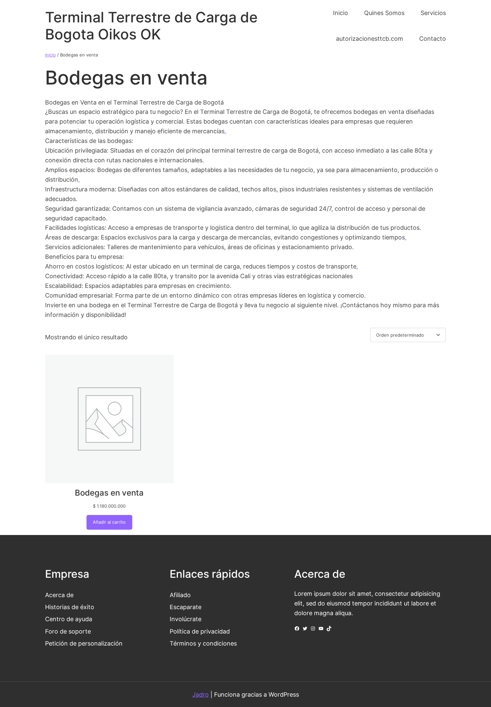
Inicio (50, 54)
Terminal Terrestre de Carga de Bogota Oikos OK (151, 26)
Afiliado (180, 594)
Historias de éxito (69, 606)
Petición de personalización (84, 643)
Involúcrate (185, 619)
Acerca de (59, 594)
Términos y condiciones (203, 643)
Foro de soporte (68, 631)
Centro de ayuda (68, 619)
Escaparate (185, 606)
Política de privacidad (200, 631)
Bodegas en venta (109, 493)
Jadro (200, 694)
